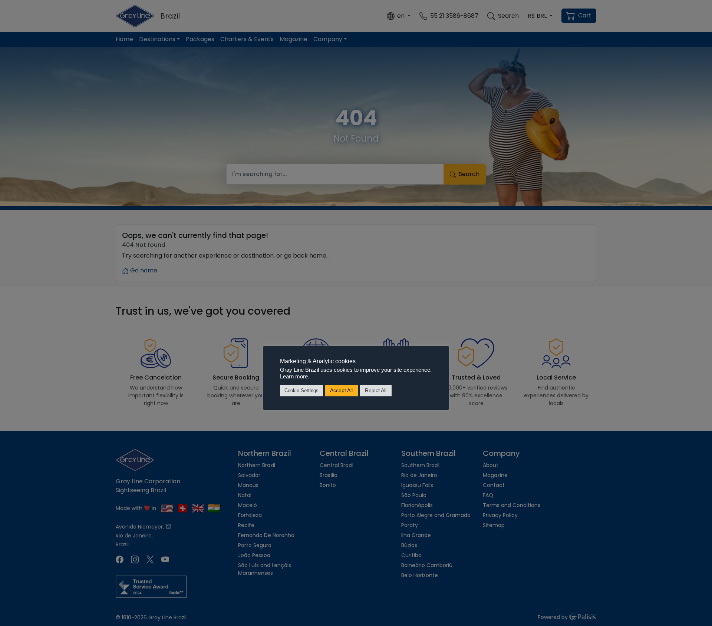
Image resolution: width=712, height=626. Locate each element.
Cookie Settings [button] (301, 390)
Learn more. (294, 377)
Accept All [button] (341, 390)
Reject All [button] (375, 390)
